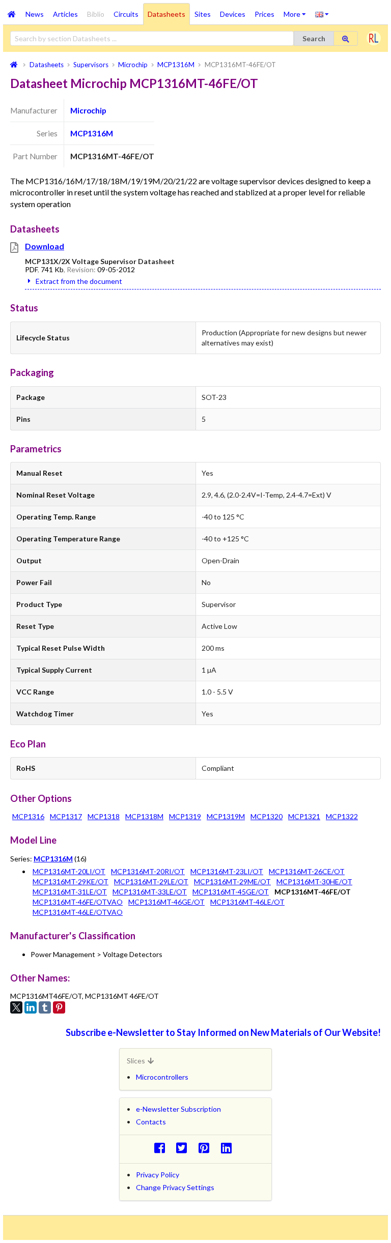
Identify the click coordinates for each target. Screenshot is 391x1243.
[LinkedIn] (30, 1007)
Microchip (88, 110)
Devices (232, 14)
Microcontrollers (162, 1077)
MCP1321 (304, 816)
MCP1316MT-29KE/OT (70, 881)
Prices (264, 14)
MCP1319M (226, 816)
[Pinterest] (59, 1007)
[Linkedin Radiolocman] (229, 1147)
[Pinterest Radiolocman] (207, 1147)
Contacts (151, 1121)
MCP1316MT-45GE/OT (230, 891)
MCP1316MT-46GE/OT (166, 902)
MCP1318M (144, 816)
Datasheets (166, 14)
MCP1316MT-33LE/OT (150, 891)
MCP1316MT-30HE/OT (314, 881)
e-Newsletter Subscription (178, 1109)
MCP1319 (185, 816)
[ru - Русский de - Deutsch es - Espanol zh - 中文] (322, 13)
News (34, 14)
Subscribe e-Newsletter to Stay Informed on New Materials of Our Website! (223, 1032)
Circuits (126, 14)
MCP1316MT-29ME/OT (232, 881)
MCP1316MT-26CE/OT (307, 871)
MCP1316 (28, 816)
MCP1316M (91, 133)
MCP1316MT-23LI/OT (226, 871)
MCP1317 (66, 816)
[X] (16, 1007)
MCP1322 (342, 816)
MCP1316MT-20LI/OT (69, 871)
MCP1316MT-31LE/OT (70, 891)
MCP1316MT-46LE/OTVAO (78, 912)
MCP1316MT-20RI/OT (148, 871)
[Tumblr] (45, 1007)
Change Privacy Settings (175, 1187)
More (297, 10)
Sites (202, 14)
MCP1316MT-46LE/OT (247, 902)
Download (44, 246)
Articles (65, 14)
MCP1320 (266, 816)
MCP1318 (104, 816)
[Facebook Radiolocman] (162, 1147)
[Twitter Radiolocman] (184, 1147)
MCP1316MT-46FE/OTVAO (78, 902)
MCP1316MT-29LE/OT (151, 881)
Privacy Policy (157, 1174)
